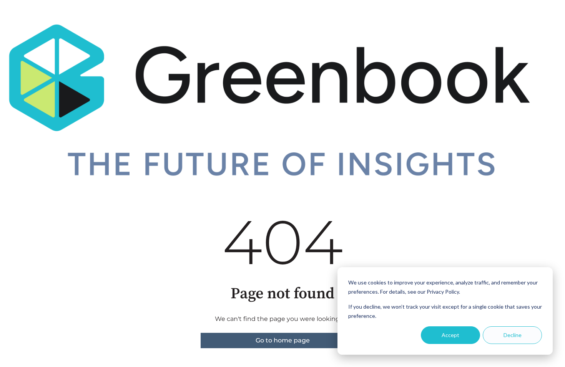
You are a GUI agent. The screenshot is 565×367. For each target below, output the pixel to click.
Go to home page (283, 340)
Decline (513, 335)
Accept (450, 335)
